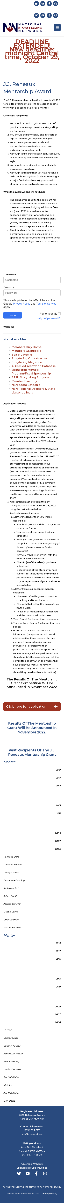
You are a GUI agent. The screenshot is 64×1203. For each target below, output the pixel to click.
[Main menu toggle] (57, 27)
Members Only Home (26, 347)
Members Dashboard (26, 350)
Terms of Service (46, 303)
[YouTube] (28, 1173)
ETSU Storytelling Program (30, 377)
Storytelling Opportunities (30, 358)
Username (9, 274)
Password (9, 287)
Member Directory (24, 381)
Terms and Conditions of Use (23, 1193)
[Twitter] (19, 1173)
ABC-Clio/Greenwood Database (34, 366)
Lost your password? (48, 318)
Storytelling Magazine (27, 362)
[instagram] (56, 3)
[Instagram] (45, 1173)
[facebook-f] (50, 3)
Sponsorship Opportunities (32, 1168)
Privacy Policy (21, 303)
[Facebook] (36, 1173)
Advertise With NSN (32, 1164)
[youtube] (43, 3)
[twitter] (37, 3)
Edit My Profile (22, 354)
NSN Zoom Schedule (26, 385)
